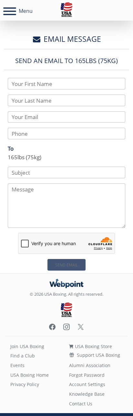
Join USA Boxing (27, 346)
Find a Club (22, 356)
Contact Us (80, 404)
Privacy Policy (24, 384)
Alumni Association (89, 365)
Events (17, 365)
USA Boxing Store (93, 346)
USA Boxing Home (29, 375)
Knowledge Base (87, 394)
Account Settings (87, 384)
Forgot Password (87, 375)
